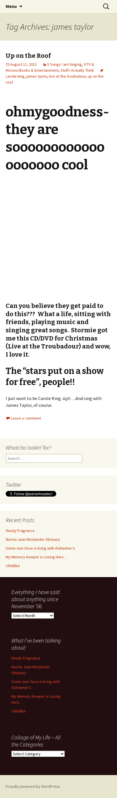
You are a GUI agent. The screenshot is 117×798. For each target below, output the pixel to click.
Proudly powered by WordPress (33, 786)
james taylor (36, 76)
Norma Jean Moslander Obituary (33, 539)
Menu (11, 6)
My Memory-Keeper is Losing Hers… (36, 556)
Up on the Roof (28, 55)
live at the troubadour (67, 76)
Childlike (13, 565)
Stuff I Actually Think (77, 70)
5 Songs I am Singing (64, 64)
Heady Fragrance (20, 530)
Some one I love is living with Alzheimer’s (40, 548)
